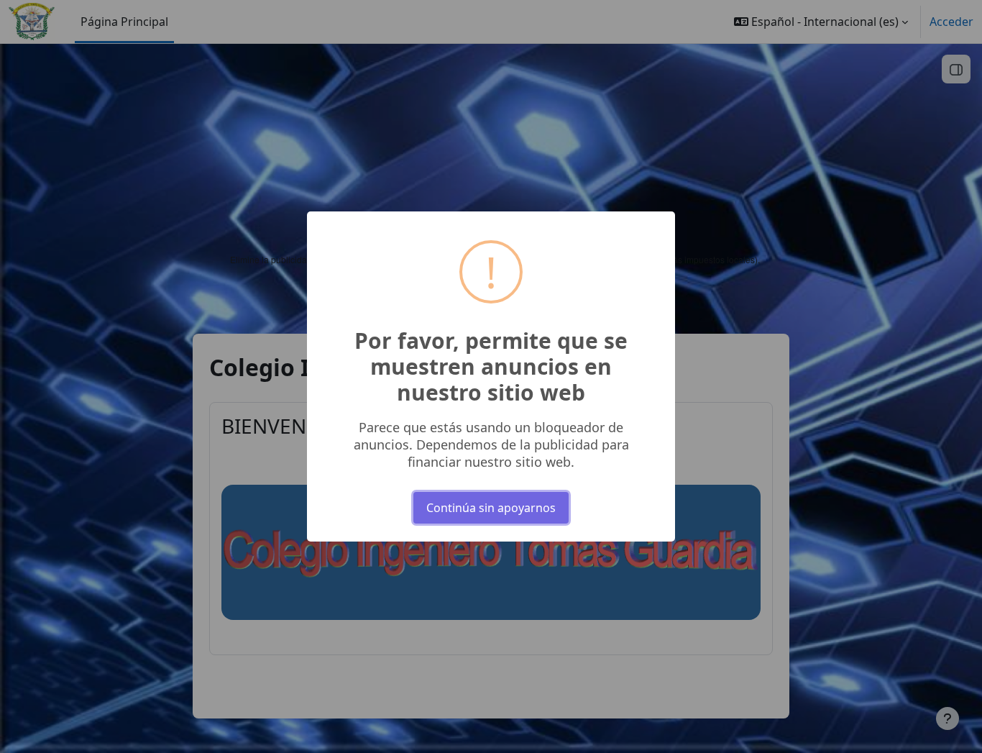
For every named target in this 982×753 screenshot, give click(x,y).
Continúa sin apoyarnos (491, 508)
